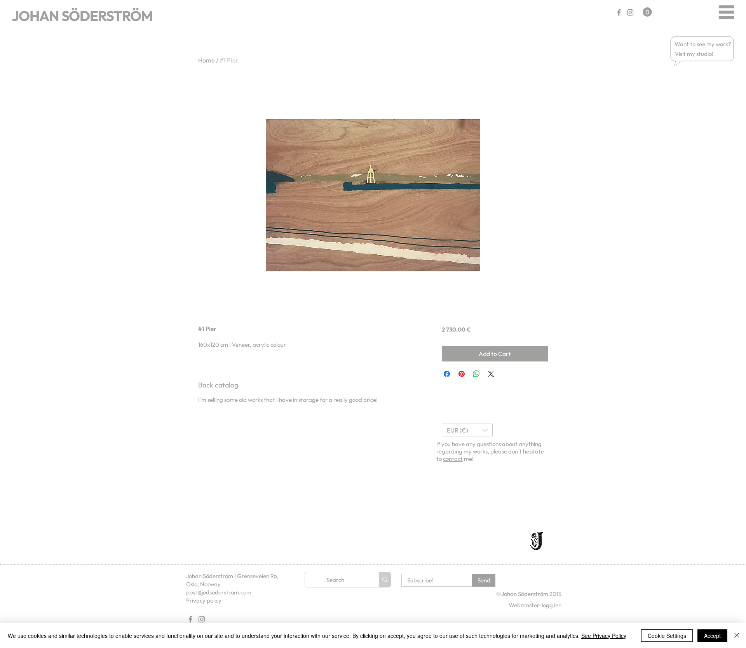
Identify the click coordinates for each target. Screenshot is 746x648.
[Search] (384, 579)
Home (206, 60)
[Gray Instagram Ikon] (630, 12)
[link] (647, 12)
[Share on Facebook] (446, 374)
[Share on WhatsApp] (476, 374)
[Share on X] (491, 374)
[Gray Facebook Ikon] (619, 12)
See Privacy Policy (603, 635)
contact (453, 458)
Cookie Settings (667, 635)
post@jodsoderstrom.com (218, 592)
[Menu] (726, 12)
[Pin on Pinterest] (461, 374)
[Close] (736, 635)
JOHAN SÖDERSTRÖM (82, 15)
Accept (712, 635)
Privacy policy (203, 600)
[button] (703, 44)
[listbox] (467, 430)
